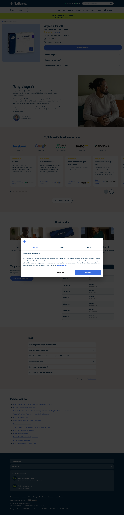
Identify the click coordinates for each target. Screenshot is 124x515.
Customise (60, 272)
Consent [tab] (34, 247)
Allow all (88, 272)
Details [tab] (62, 247)
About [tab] (89, 247)
